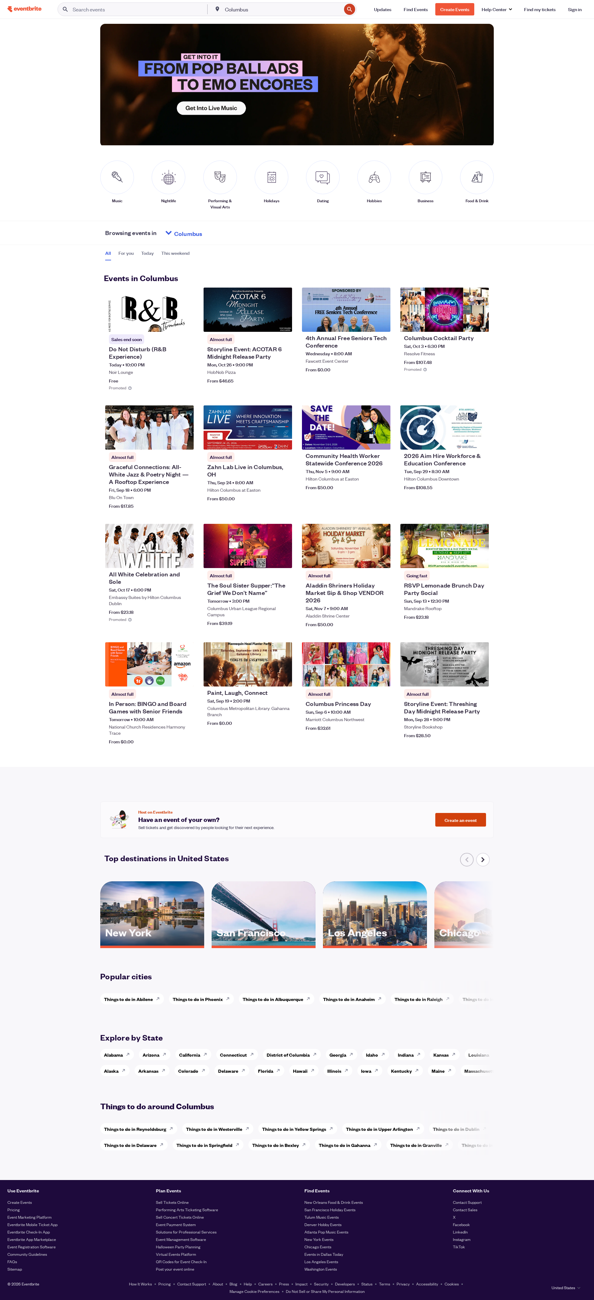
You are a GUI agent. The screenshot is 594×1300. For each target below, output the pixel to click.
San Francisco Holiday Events (329, 1209)
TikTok (459, 1247)
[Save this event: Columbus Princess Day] (367, 678)
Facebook (461, 1224)
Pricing (13, 1209)
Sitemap (14, 1269)
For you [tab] (126, 253)
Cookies (452, 1284)
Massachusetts (480, 1070)
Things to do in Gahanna (344, 1145)
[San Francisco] (264, 943)
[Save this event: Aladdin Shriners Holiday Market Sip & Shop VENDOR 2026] (367, 559)
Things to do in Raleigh (418, 999)
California (189, 1054)
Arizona (151, 1054)
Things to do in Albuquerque (273, 999)
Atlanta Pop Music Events (326, 1232)
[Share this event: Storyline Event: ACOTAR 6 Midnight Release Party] (283, 323)
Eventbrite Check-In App (28, 1232)
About (218, 1284)
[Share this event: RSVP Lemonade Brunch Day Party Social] (480, 559)
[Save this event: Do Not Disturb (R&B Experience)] (170, 323)
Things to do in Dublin (456, 1129)
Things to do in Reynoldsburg (135, 1129)
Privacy (403, 1284)
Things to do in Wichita (487, 999)
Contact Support (467, 1202)
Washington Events (320, 1269)
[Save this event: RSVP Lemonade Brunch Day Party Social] (465, 559)
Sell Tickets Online (172, 1202)
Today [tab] (147, 253)
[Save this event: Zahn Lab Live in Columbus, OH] (268, 441)
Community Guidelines (27, 1254)
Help (248, 1284)
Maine (438, 1070)
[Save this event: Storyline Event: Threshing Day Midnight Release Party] (465, 678)
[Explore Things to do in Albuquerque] (310, 999)
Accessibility (427, 1284)
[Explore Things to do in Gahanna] (377, 1145)
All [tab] (108, 253)
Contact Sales (465, 1209)
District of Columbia (288, 1054)
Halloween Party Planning (178, 1247)
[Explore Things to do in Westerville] (249, 1129)
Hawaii (300, 1070)
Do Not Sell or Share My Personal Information (325, 1291)
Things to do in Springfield (204, 1145)
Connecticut (233, 1054)
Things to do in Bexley (275, 1145)
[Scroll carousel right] (483, 859)
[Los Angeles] (375, 943)
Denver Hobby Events (323, 1224)
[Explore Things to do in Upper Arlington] (419, 1129)
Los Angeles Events (321, 1261)
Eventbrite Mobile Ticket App (32, 1224)
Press (284, 1284)
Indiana (406, 1054)
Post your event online (175, 1269)
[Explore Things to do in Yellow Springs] (333, 1129)
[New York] (152, 943)
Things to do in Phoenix (198, 999)
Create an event (461, 819)
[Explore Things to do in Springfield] (239, 1145)
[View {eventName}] (149, 310)
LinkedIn (460, 1232)
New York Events (319, 1239)
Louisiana (478, 1054)
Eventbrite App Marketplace (31, 1239)
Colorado (188, 1070)
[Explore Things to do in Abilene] (159, 999)
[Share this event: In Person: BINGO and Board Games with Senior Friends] (185, 678)
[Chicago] (486, 943)
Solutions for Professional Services (186, 1232)
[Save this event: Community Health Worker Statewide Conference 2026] (367, 441)
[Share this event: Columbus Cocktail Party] (480, 323)
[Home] (24, 9)
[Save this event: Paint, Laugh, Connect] (268, 678)
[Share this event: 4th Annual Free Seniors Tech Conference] (382, 323)
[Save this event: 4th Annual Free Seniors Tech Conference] (367, 323)
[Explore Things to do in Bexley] (305, 1145)
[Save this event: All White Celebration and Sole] (170, 559)
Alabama (113, 1054)
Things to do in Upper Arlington (379, 1129)
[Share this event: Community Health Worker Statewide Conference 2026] (382, 441)
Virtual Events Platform (176, 1254)
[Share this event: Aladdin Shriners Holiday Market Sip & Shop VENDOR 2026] (382, 559)
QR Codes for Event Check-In (181, 1261)
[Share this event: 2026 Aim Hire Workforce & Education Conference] (480, 441)
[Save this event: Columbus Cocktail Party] (465, 323)
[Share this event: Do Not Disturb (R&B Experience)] (185, 323)
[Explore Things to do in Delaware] (163, 1145)
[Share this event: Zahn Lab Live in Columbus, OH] (283, 441)
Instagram (462, 1239)
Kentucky (401, 1070)
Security (321, 1284)
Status (366, 1284)
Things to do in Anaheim (349, 999)
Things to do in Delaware (130, 1145)
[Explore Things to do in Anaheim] (381, 999)
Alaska (111, 1070)
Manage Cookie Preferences (254, 1291)
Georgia (337, 1054)
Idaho (372, 1054)
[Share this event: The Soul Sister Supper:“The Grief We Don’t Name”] (283, 559)
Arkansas (148, 1070)
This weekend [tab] (175, 253)
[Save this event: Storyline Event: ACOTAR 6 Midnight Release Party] (268, 323)
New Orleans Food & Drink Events (333, 1202)
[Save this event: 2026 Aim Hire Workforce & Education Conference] (465, 441)
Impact (301, 1284)
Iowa (366, 1070)
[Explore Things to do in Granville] (448, 1145)
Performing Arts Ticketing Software (187, 1209)
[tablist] (147, 255)
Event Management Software (181, 1239)
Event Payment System (176, 1224)
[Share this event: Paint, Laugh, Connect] (283, 678)
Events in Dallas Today (323, 1254)
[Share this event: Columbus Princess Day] (382, 678)
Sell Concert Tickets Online (180, 1217)
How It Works (140, 1284)
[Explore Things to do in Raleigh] (449, 999)
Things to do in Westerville (214, 1129)
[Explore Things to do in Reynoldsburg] (173, 1129)
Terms (384, 1284)
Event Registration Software (31, 1247)
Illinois (334, 1070)
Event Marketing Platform (29, 1217)
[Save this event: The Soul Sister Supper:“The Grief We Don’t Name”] (268, 559)
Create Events (19, 1202)
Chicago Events (317, 1247)
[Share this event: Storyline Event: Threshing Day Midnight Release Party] (480, 678)
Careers (265, 1284)
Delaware (228, 1070)
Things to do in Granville (416, 1145)
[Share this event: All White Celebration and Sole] (185, 559)
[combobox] (282, 9)
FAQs (12, 1261)
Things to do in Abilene (128, 999)
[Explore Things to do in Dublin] (486, 1129)
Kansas (441, 1054)
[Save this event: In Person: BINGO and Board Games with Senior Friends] (170, 678)
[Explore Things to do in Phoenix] (229, 999)
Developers (345, 1284)
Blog (233, 1284)
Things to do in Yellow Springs (294, 1129)
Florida (265, 1070)
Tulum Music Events (321, 1217)
